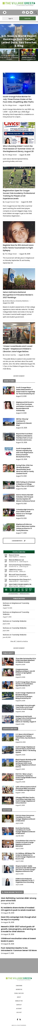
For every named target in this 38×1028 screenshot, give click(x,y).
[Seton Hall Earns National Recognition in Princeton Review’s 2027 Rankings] (19, 279)
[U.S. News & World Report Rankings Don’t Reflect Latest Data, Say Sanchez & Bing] (8, 737)
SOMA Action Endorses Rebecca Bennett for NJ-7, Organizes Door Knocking (25, 880)
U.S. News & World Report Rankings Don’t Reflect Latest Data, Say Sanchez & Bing (19, 41)
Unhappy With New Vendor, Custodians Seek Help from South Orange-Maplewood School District (25, 800)
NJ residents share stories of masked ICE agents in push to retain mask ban (18, 908)
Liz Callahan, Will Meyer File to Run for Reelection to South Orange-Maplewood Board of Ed (25, 856)
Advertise (19, 989)
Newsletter (19, 1001)
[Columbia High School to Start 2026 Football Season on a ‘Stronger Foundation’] (9, 512)
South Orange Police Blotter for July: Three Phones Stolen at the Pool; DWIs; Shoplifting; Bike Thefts (18, 99)
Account (19, 1008)
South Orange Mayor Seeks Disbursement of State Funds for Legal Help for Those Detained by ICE (25, 391)
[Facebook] (27, 13)
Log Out (19, 1012)
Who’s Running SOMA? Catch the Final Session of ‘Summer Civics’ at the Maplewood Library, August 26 (18, 149)
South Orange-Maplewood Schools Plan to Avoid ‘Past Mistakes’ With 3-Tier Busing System (26, 749)
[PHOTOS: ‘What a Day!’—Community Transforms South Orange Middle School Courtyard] (8, 777)
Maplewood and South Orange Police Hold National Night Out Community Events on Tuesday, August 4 (26, 719)
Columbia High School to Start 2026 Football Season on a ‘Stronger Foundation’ (25, 513)
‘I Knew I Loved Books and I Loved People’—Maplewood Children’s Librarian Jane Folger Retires (17, 349)
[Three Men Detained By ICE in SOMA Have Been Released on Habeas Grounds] (8, 662)
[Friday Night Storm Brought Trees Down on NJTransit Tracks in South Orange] (8, 708)
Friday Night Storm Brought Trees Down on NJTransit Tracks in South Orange (25, 707)
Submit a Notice (22, 641)
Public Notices (19, 993)
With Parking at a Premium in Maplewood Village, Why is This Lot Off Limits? (25, 484)
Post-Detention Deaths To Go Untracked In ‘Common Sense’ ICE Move (19, 949)
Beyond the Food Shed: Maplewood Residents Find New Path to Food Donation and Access (24, 437)
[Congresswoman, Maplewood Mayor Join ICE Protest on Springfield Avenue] (8, 672)
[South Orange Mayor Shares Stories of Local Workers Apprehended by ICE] (8, 685)
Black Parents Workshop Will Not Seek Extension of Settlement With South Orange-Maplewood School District (26, 763)
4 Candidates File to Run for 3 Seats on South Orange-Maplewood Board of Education (25, 843)
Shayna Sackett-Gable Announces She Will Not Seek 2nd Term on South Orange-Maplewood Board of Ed (26, 868)
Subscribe (19, 985)
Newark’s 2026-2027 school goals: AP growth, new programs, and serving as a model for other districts (18, 929)
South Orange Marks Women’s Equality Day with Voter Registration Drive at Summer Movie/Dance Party (24, 452)
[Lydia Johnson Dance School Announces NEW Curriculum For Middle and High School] (8, 790)
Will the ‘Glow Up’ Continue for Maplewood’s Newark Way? (24, 422)
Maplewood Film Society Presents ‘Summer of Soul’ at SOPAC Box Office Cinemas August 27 (28, 55)
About (19, 997)
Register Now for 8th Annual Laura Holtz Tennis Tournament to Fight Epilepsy (18, 248)
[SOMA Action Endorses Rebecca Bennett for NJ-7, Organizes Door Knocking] (8, 882)
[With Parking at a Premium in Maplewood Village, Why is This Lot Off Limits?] (9, 485)
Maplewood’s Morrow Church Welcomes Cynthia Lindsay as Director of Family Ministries (25, 527)
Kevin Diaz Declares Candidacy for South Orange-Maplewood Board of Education (25, 830)
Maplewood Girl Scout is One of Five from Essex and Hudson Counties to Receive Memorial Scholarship (25, 406)
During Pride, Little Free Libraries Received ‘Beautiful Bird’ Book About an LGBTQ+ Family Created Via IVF (25, 469)
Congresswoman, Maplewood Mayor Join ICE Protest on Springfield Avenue (25, 672)
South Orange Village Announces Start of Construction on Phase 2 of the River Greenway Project (9, 55)
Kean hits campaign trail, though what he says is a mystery (18, 918)
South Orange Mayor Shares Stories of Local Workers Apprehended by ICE (26, 684)
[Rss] (31, 13)
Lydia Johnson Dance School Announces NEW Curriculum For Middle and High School (26, 788)
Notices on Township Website (14, 621)
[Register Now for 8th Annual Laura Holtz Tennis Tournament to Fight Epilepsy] (19, 232)
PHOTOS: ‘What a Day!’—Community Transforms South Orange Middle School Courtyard (26, 776)
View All (12, 641)
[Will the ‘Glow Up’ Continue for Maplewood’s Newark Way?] (9, 422)
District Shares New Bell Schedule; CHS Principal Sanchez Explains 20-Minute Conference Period (25, 498)
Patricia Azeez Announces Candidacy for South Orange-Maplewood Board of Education (25, 818)
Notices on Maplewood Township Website (16, 604)
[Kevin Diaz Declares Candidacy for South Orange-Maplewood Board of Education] (8, 831)
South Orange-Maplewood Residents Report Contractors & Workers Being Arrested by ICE (25, 695)
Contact (19, 1004)
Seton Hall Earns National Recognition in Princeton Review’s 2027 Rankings (18, 295)
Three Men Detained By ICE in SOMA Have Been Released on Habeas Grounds (26, 660)
